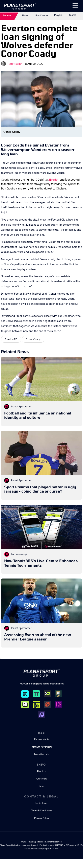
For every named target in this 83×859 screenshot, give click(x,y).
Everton (54, 179)
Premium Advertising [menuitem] (42, 747)
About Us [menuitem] (41, 771)
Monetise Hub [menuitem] (41, 754)
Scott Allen (15, 63)
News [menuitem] (41, 786)
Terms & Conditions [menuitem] (41, 810)
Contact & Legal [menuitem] (41, 796)
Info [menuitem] (41, 764)
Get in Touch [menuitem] (41, 803)
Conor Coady (33, 339)
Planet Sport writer (21, 406)
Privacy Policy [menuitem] (41, 818)
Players (58, 15)
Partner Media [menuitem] (41, 739)
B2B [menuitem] (41, 732)
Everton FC (11, 339)
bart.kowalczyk (19, 554)
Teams (72, 15)
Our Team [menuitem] (41, 778)
